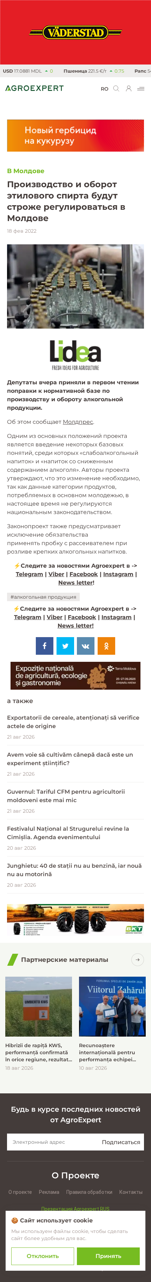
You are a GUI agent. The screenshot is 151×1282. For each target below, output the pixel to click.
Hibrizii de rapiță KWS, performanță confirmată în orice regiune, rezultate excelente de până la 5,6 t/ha (38, 1052)
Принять (108, 1256)
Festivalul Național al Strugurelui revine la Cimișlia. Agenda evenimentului (68, 833)
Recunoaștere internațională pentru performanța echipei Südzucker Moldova (107, 1052)
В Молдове (26, 171)
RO (104, 89)
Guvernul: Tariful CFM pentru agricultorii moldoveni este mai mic (66, 796)
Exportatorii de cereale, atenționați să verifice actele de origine (73, 721)
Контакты (131, 1192)
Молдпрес (78, 422)
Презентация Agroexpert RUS (75, 1209)
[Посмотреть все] (137, 959)
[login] (129, 88)
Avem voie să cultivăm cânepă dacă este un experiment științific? (70, 759)
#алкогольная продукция (43, 597)
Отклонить (43, 1256)
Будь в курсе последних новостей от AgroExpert (75, 1114)
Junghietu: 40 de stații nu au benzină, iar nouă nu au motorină (74, 870)
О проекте (20, 1192)
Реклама (49, 1192)
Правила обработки (89, 1192)
